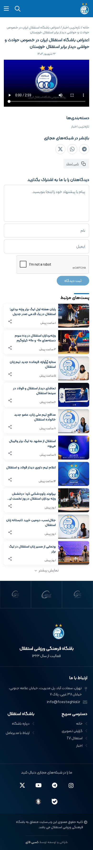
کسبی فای (32, 842)
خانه (86, 27)
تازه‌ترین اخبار (80, 126)
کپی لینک (72, 164)
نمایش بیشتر (49, 570)
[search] (18, 9)
